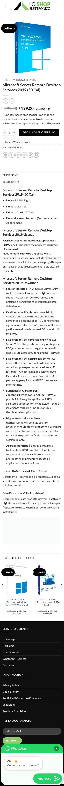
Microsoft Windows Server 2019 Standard (16, 603)
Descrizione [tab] (10, 175)
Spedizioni (9, 704)
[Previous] (3, 592)
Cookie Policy (11, 691)
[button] (5, 6)
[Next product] (5, 101)
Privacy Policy (11, 685)
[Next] (61, 592)
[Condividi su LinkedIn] (36, 155)
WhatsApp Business (14, 658)
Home (6, 80)
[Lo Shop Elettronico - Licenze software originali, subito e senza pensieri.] (32, 6)
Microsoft (16, 147)
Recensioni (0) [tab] (11, 182)
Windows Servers (24, 80)
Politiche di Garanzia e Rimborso (22, 698)
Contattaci (9, 665)
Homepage (9, 639)
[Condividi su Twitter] (18, 155)
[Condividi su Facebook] (12, 155)
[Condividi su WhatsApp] (6, 155)
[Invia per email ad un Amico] (24, 155)
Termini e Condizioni (14, 711)
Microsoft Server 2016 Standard (48, 603)
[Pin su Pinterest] (30, 155)
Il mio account (11, 652)
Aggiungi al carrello (38, 132)
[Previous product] (11, 101)
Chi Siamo (8, 645)
